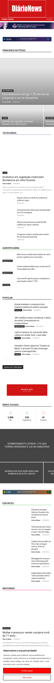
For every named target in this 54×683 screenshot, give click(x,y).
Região (40, 128)
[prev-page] (4, 290)
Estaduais (40, 125)
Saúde (49, 128)
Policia (49, 127)
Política (31, 128)
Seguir (27, 412)
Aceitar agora (27, 671)
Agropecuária (17, 123)
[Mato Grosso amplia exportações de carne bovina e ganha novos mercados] (9, 257)
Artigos (29, 123)
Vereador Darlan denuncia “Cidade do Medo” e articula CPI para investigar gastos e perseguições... (32, 348)
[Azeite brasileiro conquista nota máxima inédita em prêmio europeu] (8, 308)
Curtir (10, 412)
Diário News (8, 19)
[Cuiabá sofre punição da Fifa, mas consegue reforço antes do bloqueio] (9, 544)
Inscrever (43, 412)
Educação (18, 125)
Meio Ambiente (8, 90)
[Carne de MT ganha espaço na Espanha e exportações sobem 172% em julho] (9, 281)
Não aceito (27, 677)
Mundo (29, 127)
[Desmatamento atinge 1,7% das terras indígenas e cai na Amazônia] (27, 81)
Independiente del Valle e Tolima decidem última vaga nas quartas (41, 575)
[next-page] (8, 290)
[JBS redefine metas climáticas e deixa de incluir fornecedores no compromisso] (8, 321)
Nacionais (39, 127)
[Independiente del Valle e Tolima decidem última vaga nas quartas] (9, 576)
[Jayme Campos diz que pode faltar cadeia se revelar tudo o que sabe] (8, 336)
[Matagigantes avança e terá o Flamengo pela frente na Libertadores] (9, 561)
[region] (27, 664)
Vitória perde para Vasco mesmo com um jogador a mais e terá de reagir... (41, 529)
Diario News (6, 102)
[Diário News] (27, 8)
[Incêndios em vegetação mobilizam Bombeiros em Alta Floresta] (27, 156)
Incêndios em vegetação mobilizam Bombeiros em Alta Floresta (23, 178)
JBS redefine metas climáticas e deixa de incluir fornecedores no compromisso (32, 320)
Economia (47, 123)
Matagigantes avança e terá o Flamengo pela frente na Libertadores (40, 561)
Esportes (29, 125)
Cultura (37, 123)
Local (5, 118)
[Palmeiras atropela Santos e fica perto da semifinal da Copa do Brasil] (9, 512)
